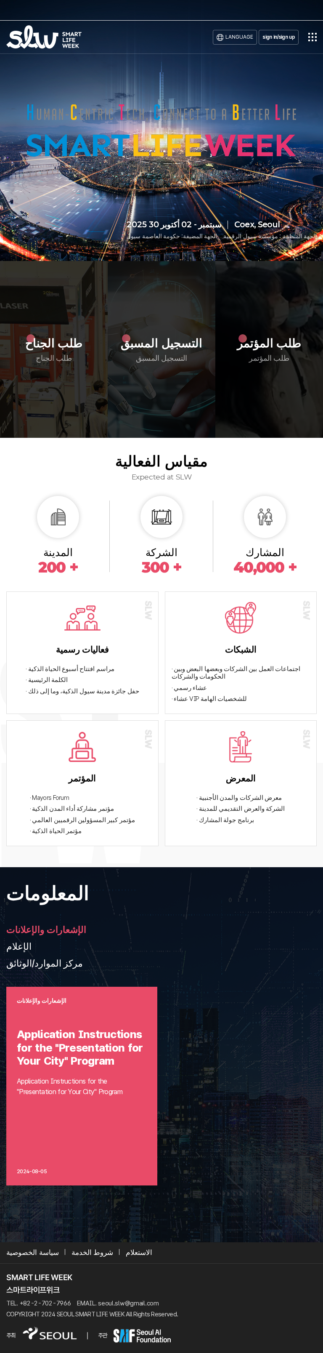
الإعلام (19, 946)
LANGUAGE (239, 37)
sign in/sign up (278, 37)
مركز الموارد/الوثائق (44, 963)
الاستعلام (139, 1252)
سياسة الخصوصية (32, 1252)
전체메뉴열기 (312, 37)
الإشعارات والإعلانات (46, 929)
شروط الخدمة (92, 1252)
